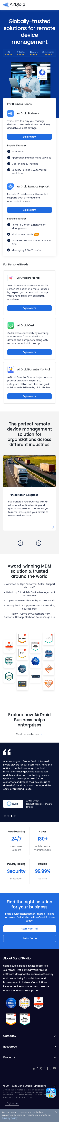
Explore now (29, 136)
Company (9, 1036)
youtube (54, 1068)
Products (9, 1057)
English (10, 1103)
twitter (40, 1068)
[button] (20, 543)
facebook (47, 1068)
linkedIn (33, 1068)
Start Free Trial (29, 928)
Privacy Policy (10, 1118)
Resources (10, 1047)
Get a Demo (30, 938)
